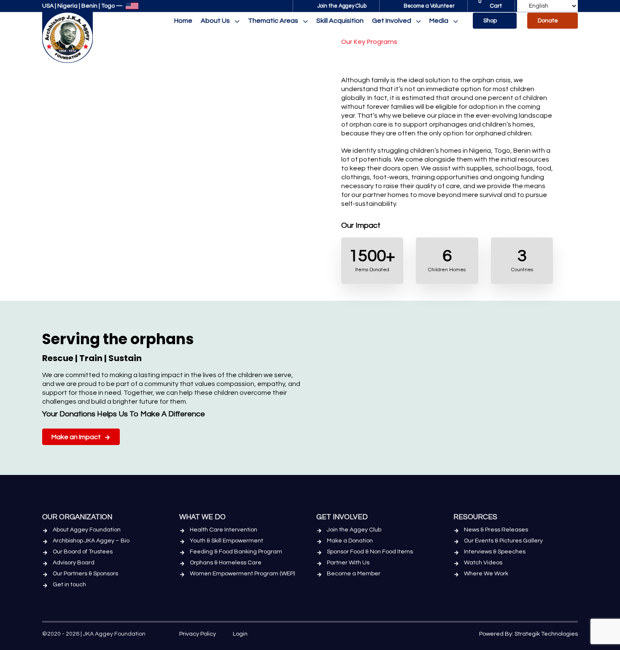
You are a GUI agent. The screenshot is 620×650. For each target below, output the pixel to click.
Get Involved (391, 20)
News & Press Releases (496, 530)
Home (183, 20)
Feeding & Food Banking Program (236, 552)
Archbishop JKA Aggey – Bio (91, 541)
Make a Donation (350, 541)
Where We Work (486, 574)
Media (438, 20)
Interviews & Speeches (495, 552)
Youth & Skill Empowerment (226, 541)
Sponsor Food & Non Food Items (370, 552)
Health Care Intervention (223, 530)
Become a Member (353, 574)
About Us (215, 20)
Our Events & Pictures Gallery (503, 541)
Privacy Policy (197, 634)
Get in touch (69, 585)
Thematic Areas (273, 20)
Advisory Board (73, 563)
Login (240, 634)
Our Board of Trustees (83, 552)
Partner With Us (348, 563)
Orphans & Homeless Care (225, 563)
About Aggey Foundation (87, 530)
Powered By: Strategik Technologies (528, 634)
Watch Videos (483, 563)
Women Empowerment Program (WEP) (242, 574)
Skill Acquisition (340, 20)
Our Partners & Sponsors (85, 574)
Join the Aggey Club (354, 530)
